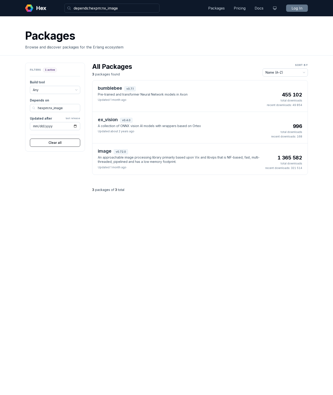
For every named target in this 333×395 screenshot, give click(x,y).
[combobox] (111, 8)
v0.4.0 (126, 120)
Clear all (55, 143)
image (104, 151)
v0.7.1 (130, 88)
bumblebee (110, 88)
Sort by (301, 65)
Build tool (37, 82)
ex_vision (108, 119)
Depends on (39, 100)
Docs (259, 8)
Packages (216, 8)
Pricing (240, 8)
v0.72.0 (121, 151)
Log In (297, 8)
